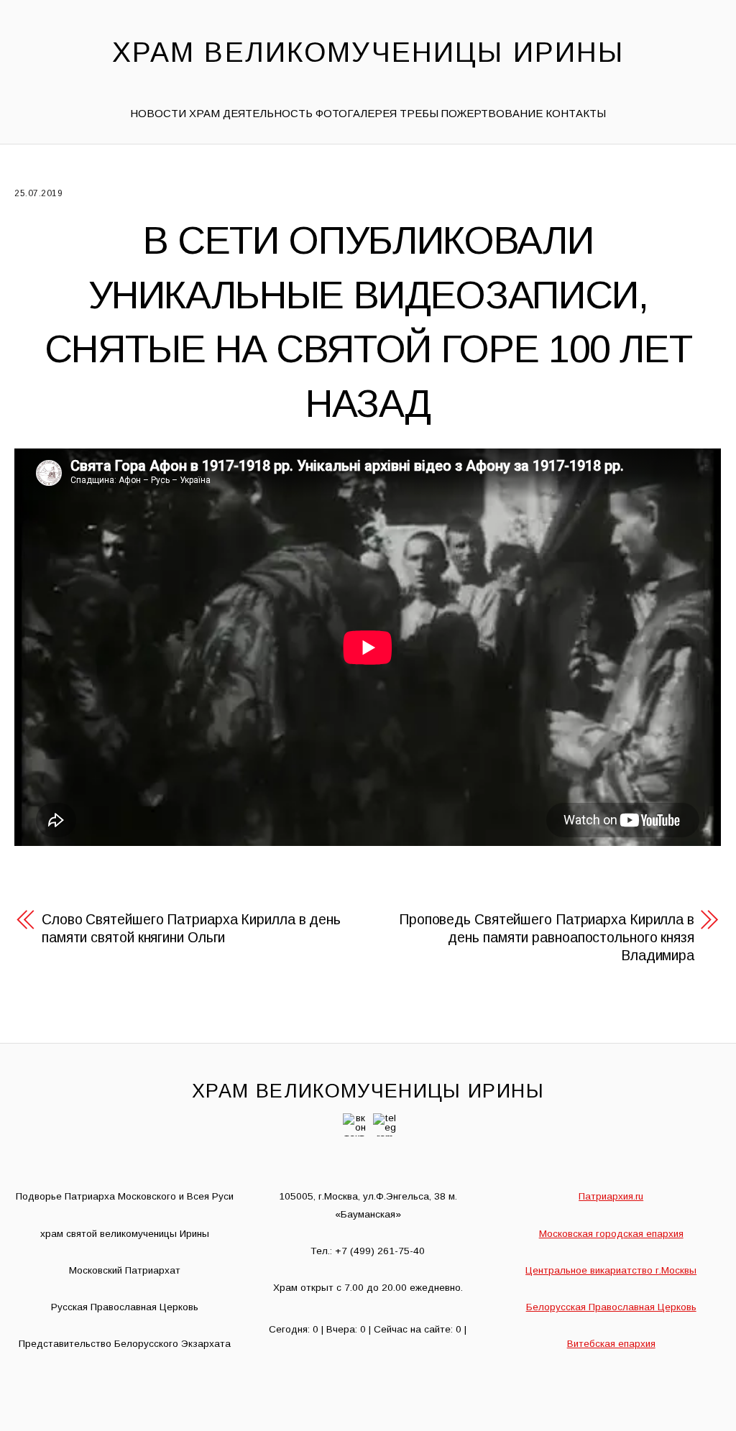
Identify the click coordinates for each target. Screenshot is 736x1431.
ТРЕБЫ (419, 113)
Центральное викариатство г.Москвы (610, 1270)
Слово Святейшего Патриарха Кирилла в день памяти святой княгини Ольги (191, 928)
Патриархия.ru (611, 1196)
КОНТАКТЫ (576, 113)
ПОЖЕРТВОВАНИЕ (492, 113)
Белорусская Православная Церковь (611, 1307)
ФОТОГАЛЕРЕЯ (356, 113)
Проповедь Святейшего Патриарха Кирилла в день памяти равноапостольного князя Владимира (546, 937)
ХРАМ (204, 113)
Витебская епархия (611, 1343)
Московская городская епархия (611, 1233)
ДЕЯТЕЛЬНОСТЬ (268, 113)
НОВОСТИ (158, 113)
